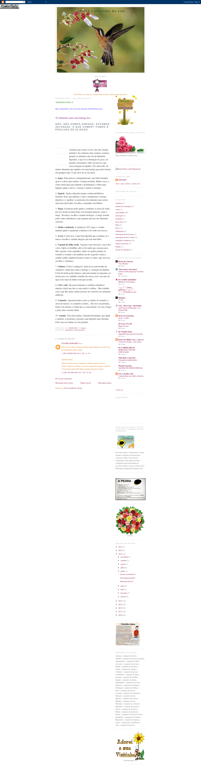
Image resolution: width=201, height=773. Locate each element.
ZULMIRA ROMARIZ (70, 343)
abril (122, 589)
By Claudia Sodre (125, 331)
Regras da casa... (123, 326)
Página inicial (86, 383)
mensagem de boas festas (125, 234)
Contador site (119, 390)
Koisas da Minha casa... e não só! (131, 339)
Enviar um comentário (63, 378)
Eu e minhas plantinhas (127, 279)
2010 (120, 615)
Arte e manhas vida (125, 373)
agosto (123, 564)
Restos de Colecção (125, 261)
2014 (120, 601)
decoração (119, 215)
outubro (124, 560)
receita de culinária (123, 249)
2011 (120, 611)
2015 (120, 554)
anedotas (119, 203)
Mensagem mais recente (64, 383)
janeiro (123, 596)
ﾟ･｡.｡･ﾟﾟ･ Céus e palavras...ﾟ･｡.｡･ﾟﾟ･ (126, 288)
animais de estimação (123, 206)
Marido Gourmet (125, 365)
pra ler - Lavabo (123, 318)
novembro (125, 557)
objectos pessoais (122, 243)
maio (123, 586)
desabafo (119, 218)
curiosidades (120, 212)
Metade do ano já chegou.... (127, 282)
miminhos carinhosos (75, 330)
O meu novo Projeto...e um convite (129, 342)
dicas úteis (119, 222)
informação (120, 231)
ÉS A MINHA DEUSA (126, 347)
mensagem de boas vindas (125, 237)
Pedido (118, 246)
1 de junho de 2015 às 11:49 (76, 353)
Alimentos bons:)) (126, 581)
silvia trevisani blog (126, 315)
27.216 (120, 300)
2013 (120, 604)
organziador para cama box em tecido (130, 334)
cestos (118, 209)
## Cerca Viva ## (125, 323)
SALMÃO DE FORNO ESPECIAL (130, 368)
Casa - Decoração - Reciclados (130, 305)
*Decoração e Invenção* (127, 269)
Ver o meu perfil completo (128, 184)
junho (123, 571)
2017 (120, 547)
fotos (117, 228)
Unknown (122, 180)
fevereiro (124, 593)
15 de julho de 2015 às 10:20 (76, 372)
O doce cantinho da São (100, 11)
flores (118, 225)
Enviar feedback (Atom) (73, 388)
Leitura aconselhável (127, 574)
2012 (120, 608)
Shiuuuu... (122, 297)
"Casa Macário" (123, 263)
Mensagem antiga (104, 383)
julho (123, 567)
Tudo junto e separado (127, 357)
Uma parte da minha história (127, 360)
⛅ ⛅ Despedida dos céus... (127, 292)
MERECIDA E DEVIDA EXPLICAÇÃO (127, 351)
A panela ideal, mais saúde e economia (130, 376)
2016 (120, 550)
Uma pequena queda (127, 578)
